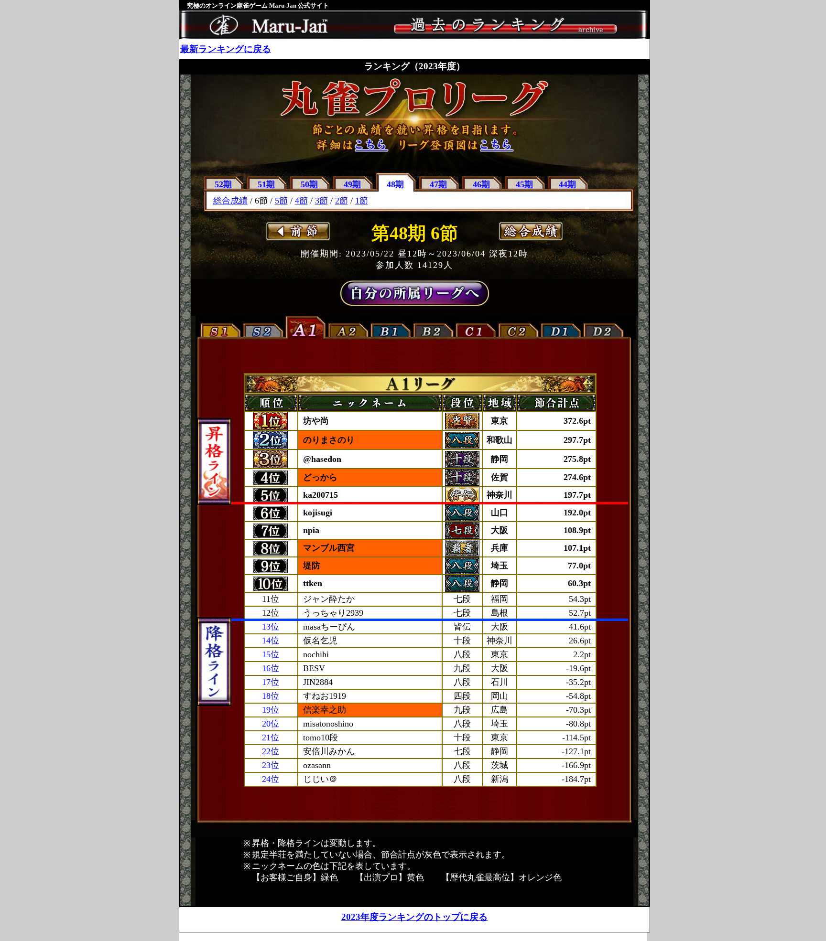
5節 (281, 200)
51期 (266, 184)
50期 (309, 184)
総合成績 (230, 200)
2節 (341, 200)
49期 (352, 184)
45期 (524, 184)
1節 (361, 200)
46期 (481, 184)
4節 (301, 200)
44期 (567, 184)
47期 (438, 184)
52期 (223, 184)
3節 (321, 200)
